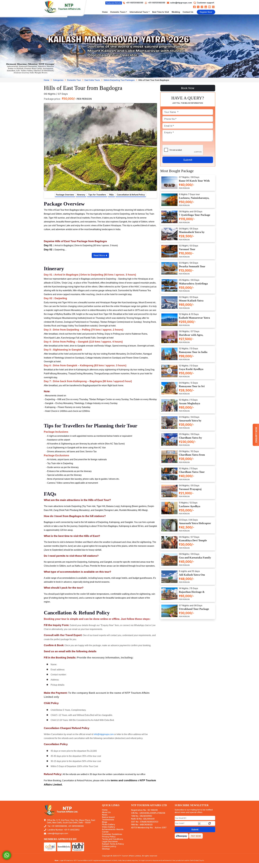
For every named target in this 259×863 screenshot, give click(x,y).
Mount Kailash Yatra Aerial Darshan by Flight (193, 302)
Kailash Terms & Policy (113, 844)
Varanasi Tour (187, 249)
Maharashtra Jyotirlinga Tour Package (193, 285)
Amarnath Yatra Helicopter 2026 (195, 525)
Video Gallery (108, 827)
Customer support (205, 2)
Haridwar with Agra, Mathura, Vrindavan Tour (194, 336)
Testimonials (108, 820)
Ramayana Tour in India (193, 352)
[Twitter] (198, 7)
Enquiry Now (256, 435)
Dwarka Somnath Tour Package (192, 268)
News (104, 815)
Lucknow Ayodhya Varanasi (189, 508)
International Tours (139, 12)
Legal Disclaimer (110, 841)
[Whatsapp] (6, 855)
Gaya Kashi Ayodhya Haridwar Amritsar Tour (193, 371)
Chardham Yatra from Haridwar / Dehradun (192, 456)
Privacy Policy (108, 837)
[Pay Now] (196, 835)
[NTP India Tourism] (64, 6)
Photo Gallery (108, 824)
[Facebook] (194, 7)
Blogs (104, 822)
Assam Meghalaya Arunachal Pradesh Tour (193, 405)
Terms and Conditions (112, 839)
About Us (106, 812)
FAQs (111, 194)
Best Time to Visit (160, 12)
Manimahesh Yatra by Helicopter (192, 234)
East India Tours (92, 80)
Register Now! (206, 12)
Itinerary (81, 194)
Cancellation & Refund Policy (131, 194)
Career (105, 832)
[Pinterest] (213, 7)
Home (105, 12)
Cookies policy (109, 846)
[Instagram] (202, 7)
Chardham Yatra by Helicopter (190, 439)
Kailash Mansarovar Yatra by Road (194, 319)
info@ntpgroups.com (104, 734)
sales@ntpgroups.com (181, 2)
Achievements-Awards (112, 829)
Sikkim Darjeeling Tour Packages (119, 80)
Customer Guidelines (112, 834)
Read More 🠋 (100, 255)
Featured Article (113, 3)
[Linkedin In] (206, 7)
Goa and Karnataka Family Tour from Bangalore (195, 559)
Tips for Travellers (97, 194)
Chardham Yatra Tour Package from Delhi (192, 473)
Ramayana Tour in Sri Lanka (192, 388)
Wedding (176, 12)
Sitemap (106, 849)
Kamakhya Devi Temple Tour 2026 (193, 542)
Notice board (108, 817)
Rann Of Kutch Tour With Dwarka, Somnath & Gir (194, 182)
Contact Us (188, 12)
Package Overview (65, 194)
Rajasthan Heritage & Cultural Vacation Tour (192, 593)
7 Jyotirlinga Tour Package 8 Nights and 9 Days (194, 216)
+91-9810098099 (156, 2)
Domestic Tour (74, 80)
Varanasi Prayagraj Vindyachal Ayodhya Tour (194, 490)
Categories (58, 80)
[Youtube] (209, 7)
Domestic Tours (117, 12)
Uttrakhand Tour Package (194, 609)
